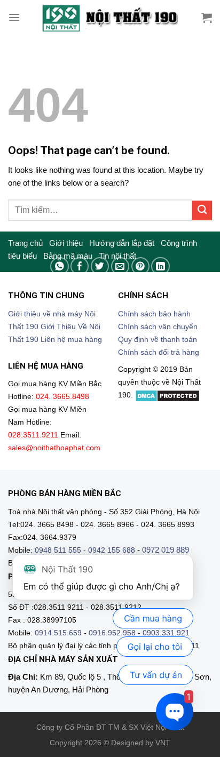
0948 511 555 (58, 550)
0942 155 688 (111, 550)
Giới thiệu (66, 243)
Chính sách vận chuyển (158, 327)
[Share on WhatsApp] (59, 266)
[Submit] (202, 210)
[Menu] (14, 17)
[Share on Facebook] (79, 266)
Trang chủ (25, 243)
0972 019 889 (165, 549)
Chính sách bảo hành (154, 314)
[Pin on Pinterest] (140, 266)
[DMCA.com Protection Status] (167, 395)
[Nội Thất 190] (110, 17)
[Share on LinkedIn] (160, 266)
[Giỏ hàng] (206, 17)
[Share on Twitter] (100, 266)
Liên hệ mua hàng (71, 340)
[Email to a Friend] (120, 266)
